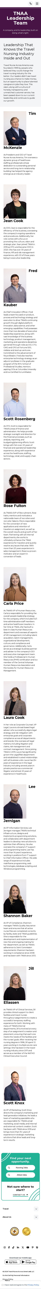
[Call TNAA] (30, 3)
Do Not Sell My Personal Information (16, 1275)
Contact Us (19, 1195)
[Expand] (36, 1209)
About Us (7, 1217)
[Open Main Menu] (37, 3)
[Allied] (5, 1247)
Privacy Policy (8, 1279)
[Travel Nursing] (23, 1247)
